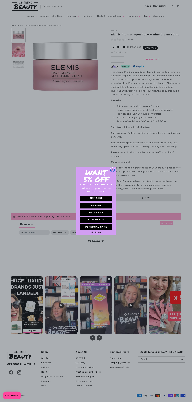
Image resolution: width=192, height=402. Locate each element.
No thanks (96, 232)
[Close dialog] (112, 170)
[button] (96, 198)
